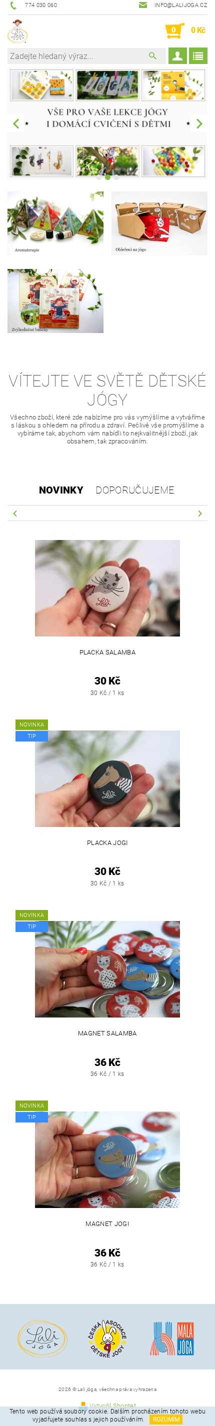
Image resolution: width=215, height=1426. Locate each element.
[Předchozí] (16, 123)
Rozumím (166, 1419)
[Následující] (199, 123)
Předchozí (15, 512)
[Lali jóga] (18, 31)
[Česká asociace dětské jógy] (107, 1338)
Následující (200, 512)
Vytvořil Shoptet (113, 1406)
